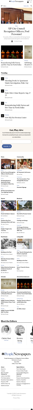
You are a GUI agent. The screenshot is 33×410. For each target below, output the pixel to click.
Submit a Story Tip (5, 383)
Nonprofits (19, 225)
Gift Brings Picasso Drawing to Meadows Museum (8, 292)
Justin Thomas (5, 224)
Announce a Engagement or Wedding (23, 384)
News (16, 26)
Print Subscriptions (5, 378)
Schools (26, 60)
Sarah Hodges (5, 176)
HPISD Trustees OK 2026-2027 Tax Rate (7, 311)
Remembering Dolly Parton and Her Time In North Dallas (11, 64)
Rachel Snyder (5, 66)
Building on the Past (6, 252)
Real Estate (4, 237)
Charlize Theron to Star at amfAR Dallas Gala (23, 301)
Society (2, 265)
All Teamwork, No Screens (23, 172)
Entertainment (20, 298)
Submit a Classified (21, 379)
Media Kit (18, 376)
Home (2, 250)
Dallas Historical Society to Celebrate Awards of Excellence (8, 268)
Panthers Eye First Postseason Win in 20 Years (8, 221)
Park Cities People (20, 369)
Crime (6, 78)
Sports (3, 198)
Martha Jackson (21, 182)
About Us (3, 369)
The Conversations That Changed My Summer (23, 179)
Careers (3, 371)
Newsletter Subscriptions (7, 379)
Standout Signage (21, 187)
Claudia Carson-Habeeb (7, 254)
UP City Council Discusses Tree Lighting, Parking (8, 191)
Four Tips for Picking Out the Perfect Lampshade (24, 252)
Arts (2, 60)
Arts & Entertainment (23, 277)
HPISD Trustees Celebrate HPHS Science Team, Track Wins (8, 302)
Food (18, 265)
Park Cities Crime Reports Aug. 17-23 (18, 94)
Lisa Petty (20, 174)
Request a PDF (4, 381)
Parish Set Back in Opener (8, 213)
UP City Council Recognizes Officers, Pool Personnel (16, 31)
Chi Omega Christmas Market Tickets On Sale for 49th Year (24, 228)
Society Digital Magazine (22, 372)
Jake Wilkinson (21, 232)
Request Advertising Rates (23, 378)
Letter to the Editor (5, 376)
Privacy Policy (16, 398)
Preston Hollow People (21, 371)
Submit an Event (5, 385)
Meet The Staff (4, 372)
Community (20, 157)
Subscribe (26, 6)
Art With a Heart (21, 309)
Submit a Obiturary (21, 381)
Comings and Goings (22, 220)
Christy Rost (20, 271)
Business (7, 115)
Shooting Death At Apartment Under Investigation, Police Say (16, 81)
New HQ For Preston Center (15, 117)
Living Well (20, 237)
